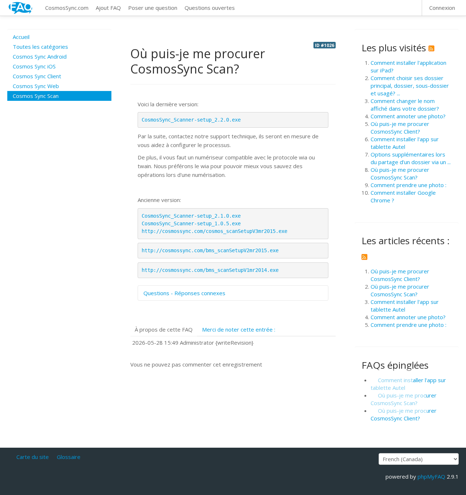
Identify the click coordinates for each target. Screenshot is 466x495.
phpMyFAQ (431, 476)
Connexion (442, 7)
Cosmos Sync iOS (34, 66)
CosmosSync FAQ (21, 8)
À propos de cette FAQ (164, 329)
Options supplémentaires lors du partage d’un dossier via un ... (411, 158)
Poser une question (152, 7)
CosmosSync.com (66, 7)
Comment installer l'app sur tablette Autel (405, 142)
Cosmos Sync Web (36, 86)
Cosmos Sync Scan (36, 95)
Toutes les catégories (40, 46)
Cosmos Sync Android (40, 56)
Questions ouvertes (210, 7)
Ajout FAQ (108, 7)
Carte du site (32, 456)
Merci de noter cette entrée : (238, 329)
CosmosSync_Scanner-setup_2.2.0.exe (191, 120)
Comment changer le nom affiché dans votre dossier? (405, 104)
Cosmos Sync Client (37, 76)
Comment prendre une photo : (408, 185)
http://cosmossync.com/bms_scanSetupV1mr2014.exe (210, 270)
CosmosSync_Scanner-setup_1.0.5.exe (191, 223)
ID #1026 (324, 45)
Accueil (21, 36)
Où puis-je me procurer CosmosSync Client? (400, 127)
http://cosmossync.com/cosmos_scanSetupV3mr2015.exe (214, 231)
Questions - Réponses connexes (184, 293)
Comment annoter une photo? (408, 116)
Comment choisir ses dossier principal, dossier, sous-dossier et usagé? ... (410, 85)
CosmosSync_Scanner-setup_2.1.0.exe (191, 216)
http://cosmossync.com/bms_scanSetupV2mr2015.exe (210, 250)
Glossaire (68, 456)
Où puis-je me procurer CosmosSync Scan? (400, 173)
